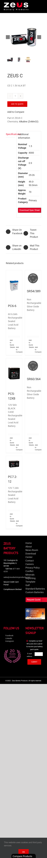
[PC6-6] (14, 285)
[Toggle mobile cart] (33, 4)
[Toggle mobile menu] (42, 4)
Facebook (9, 635)
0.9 (30, 163)
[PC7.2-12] (14, 464)
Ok (23, 852)
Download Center (30, 555)
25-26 (32, 175)
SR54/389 (33, 291)
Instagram (9, 641)
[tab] (10, 134)
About (28, 546)
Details (12, 347)
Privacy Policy (32, 567)
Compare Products (23, 856)
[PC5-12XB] (14, 373)
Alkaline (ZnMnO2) (28, 121)
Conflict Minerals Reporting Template (30, 576)
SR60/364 (33, 379)
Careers (29, 564)
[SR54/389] (33, 278)
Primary (33, 200)
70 (30, 192)
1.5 (30, 146)
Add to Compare (15, 112)
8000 (31, 152)
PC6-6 (12, 306)
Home (28, 543)
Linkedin (8, 638)
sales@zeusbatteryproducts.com (17, 577)
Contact (29, 560)
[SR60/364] (33, 366)
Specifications (10, 134)
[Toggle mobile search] (37, 4)
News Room (31, 550)
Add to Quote (17, 104)
